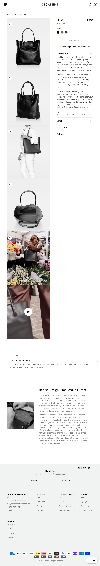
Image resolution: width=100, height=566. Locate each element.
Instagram (11, 525)
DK (79, 468)
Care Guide (41, 506)
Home (8, 14)
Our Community (87, 510)
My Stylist (84, 501)
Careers (40, 510)
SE (89, 468)
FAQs (61, 497)
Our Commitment (44, 501)
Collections (85, 506)
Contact (62, 501)
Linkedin (10, 537)
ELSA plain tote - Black (20, 14)
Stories (83, 497)
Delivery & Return (66, 506)
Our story (41, 497)
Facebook (10, 529)
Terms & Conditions (67, 510)
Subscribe (66, 480)
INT (84, 468)
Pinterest (10, 533)
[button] (5, 4)
